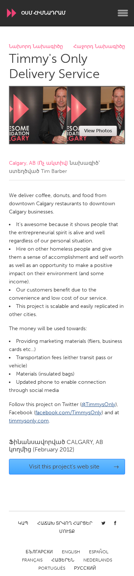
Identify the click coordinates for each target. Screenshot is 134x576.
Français (32, 560)
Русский (85, 568)
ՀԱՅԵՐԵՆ (62, 560)
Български (39, 551)
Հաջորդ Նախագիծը (99, 46)
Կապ (23, 523)
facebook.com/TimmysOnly (68, 412)
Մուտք (67, 531)
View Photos (98, 130)
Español (98, 551)
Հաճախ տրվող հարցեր (64, 523)
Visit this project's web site (74, 466)
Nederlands (97, 560)
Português (51, 568)
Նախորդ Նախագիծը (36, 46)
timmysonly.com (29, 421)
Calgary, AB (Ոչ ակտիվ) (38, 163)
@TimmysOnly (98, 404)
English (71, 551)
